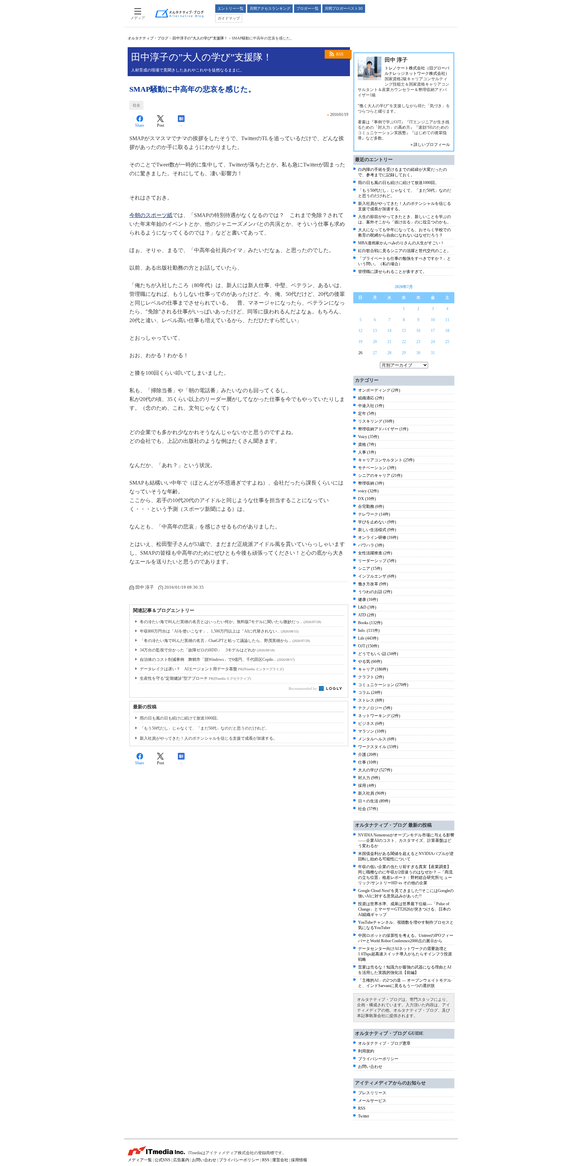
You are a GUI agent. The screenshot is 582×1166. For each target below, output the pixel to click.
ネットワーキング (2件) (379, 715)
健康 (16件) (368, 599)
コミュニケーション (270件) (383, 684)
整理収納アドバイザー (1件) (383, 429)
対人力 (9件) (369, 777)
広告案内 (181, 1160)
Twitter (363, 1116)
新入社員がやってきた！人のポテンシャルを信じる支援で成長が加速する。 (208, 738)
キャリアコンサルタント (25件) (386, 460)
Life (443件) (368, 638)
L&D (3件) (367, 607)
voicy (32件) (368, 491)
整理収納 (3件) (371, 483)
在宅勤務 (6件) (371, 506)
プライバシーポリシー (378, 1058)
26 (360, 352)
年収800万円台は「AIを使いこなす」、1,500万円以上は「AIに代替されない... (219, 631)
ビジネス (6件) (371, 723)
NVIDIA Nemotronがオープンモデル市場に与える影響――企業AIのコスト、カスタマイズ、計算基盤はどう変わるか (406, 840)
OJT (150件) (368, 646)
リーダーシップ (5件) (377, 560)
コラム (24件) (370, 692)
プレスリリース (372, 1093)
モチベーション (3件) (377, 467)
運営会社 (280, 1160)
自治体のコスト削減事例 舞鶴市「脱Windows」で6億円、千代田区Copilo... (217, 659)
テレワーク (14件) (374, 514)
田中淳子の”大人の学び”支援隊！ (200, 38)
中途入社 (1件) (371, 405)
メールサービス (372, 1100)
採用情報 (299, 1160)
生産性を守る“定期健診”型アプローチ (195, 678)
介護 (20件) (368, 754)
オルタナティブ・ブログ (148, 38)
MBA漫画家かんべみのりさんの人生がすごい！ (401, 243)
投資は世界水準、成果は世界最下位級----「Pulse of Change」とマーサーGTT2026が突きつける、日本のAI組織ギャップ (404, 909)
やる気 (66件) (370, 661)
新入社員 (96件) (372, 793)
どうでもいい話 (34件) (378, 653)
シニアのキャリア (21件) (380, 475)
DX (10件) (367, 498)
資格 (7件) (367, 444)
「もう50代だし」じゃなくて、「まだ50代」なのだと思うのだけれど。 (204, 728)
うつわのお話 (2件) (375, 591)
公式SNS (162, 1160)
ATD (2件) (367, 615)
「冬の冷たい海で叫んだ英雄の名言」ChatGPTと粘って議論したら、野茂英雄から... (225, 640)
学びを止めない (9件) (377, 522)
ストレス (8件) (371, 700)
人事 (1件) (367, 452)
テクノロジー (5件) (375, 708)
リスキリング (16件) (376, 421)
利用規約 (366, 1051)
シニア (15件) (370, 568)
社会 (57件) (368, 808)
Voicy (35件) (368, 436)
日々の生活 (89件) (374, 801)
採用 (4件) (367, 785)
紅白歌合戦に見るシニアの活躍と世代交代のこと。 (404, 250)
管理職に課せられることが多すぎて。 (392, 271)
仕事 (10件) (368, 762)
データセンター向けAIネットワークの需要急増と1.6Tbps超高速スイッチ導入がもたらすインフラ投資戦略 (405, 954)
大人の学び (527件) (375, 770)
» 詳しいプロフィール (430, 144)
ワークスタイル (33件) (378, 746)
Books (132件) (370, 622)
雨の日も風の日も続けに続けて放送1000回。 (180, 718)
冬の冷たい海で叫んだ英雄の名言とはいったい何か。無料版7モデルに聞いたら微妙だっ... (230, 621)
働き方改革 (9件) (373, 584)
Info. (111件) (369, 630)
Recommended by (303, 688)
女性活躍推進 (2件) (375, 553)
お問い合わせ (370, 1066)
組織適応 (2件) (371, 398)
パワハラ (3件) (371, 545)
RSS (340, 54)
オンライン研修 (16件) (378, 537)
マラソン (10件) (372, 731)
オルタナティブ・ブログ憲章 (384, 1043)
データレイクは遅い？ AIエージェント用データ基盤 (212, 669)
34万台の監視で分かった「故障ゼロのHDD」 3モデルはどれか (207, 650)
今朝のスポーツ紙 (150, 215)
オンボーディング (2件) (379, 390)
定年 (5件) (367, 413)
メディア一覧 (140, 1160)
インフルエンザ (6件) (377, 576)
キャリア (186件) (373, 669)
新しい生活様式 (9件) (377, 529)
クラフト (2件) (371, 677)
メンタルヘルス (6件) (377, 739)
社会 (136, 105)
